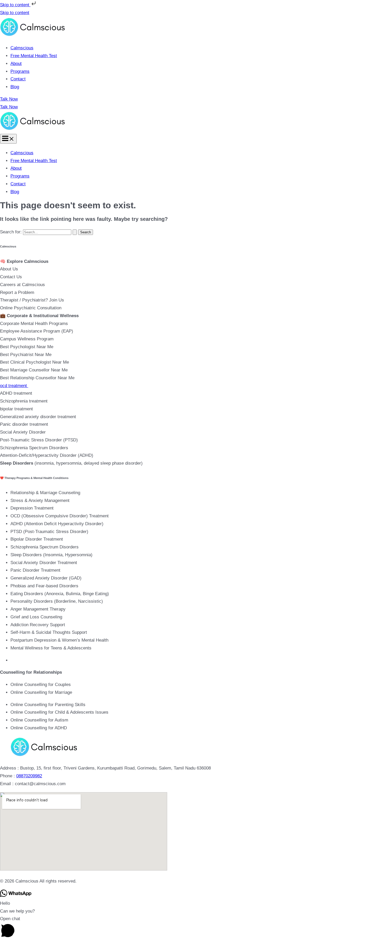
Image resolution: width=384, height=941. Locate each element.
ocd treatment (14, 385)
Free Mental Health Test (33, 55)
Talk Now (9, 106)
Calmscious (21, 47)
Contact (18, 78)
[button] (192, 99)
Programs (20, 71)
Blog (14, 86)
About (16, 63)
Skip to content (15, 4)
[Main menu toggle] (8, 139)
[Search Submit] (75, 232)
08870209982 (29, 775)
